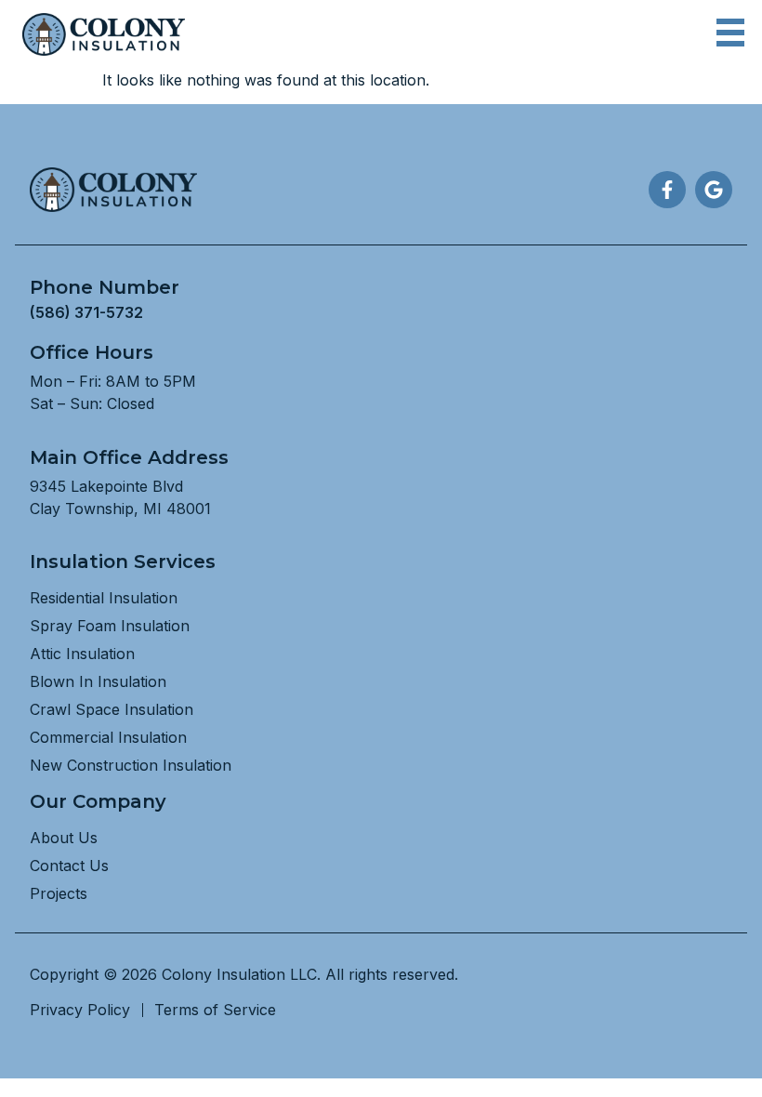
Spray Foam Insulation (110, 625)
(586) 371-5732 (86, 312)
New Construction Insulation (130, 765)
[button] (730, 35)
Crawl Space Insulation (111, 709)
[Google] (713, 189)
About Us (64, 837)
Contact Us (69, 865)
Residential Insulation (103, 597)
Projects (58, 893)
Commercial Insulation (108, 737)
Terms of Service (215, 1009)
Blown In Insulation (98, 681)
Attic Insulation (82, 653)
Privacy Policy (80, 1009)
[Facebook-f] (667, 189)
